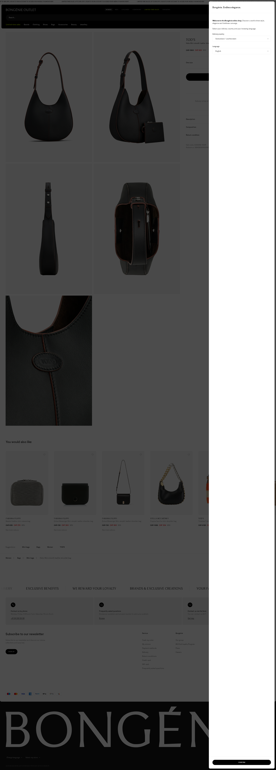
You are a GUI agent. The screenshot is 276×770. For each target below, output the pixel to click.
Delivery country (218, 34)
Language (216, 46)
